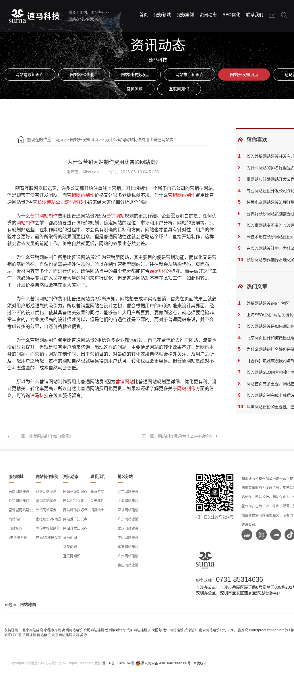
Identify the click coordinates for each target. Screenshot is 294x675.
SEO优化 (231, 14)
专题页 (10, 604)
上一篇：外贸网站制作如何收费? (42, 436)
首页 (143, 14)
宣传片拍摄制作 (48, 529)
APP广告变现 (237, 630)
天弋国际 (155, 630)
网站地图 (28, 604)
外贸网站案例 (46, 510)
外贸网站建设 (19, 501)
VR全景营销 (18, 538)
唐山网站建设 (173, 630)
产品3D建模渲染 (48, 538)
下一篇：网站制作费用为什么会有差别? (177, 436)
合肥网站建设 (94, 630)
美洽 (83, 635)
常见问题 (135, 89)
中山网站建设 (128, 538)
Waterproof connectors (267, 630)
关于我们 (97, 501)
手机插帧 (29, 635)
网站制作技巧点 (135, 74)
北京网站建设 (128, 492)
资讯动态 (208, 14)
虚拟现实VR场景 (48, 519)
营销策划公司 (115, 630)
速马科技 (74, 202)
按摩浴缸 (191, 630)
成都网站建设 (137, 630)
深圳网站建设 (128, 510)
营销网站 (115, 215)
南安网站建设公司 (213, 630)
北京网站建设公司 (65, 635)
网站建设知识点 (30, 74)
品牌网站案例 (46, 492)
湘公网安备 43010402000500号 (166, 663)
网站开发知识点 (244, 74)
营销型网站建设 (21, 510)
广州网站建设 (128, 556)
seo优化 (158, 271)
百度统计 (200, 663)
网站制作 (25, 222)
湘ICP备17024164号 (118, 663)
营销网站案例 (46, 501)
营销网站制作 (80, 195)
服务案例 (185, 14)
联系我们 (254, 14)
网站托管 (15, 529)
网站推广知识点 (189, 74)
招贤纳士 (97, 510)
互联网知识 (179, 89)
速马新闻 (70, 538)
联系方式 (97, 492)
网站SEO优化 (82, 74)
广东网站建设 (128, 519)
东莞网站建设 (128, 547)
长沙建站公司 (51, 202)
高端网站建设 (19, 492)
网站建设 (44, 635)
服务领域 (162, 14)
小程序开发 (52, 630)
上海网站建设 (128, 501)
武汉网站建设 (128, 529)
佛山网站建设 (128, 565)
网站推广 (15, 519)
